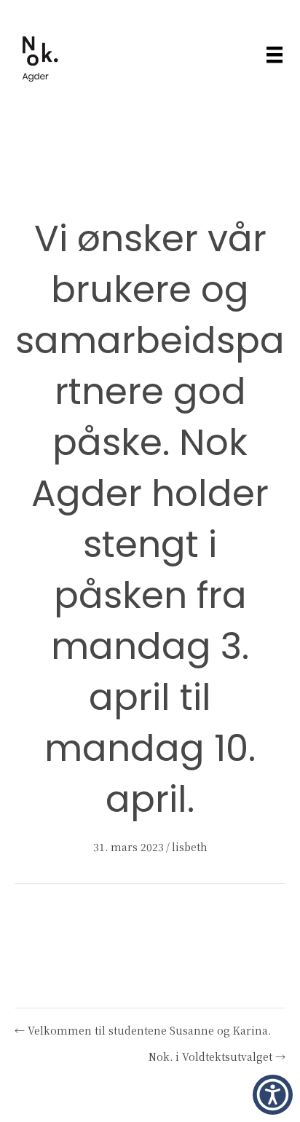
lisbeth (190, 846)
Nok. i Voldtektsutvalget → (217, 1056)
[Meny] (274, 55)
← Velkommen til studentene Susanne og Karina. (143, 1030)
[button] (273, 1095)
